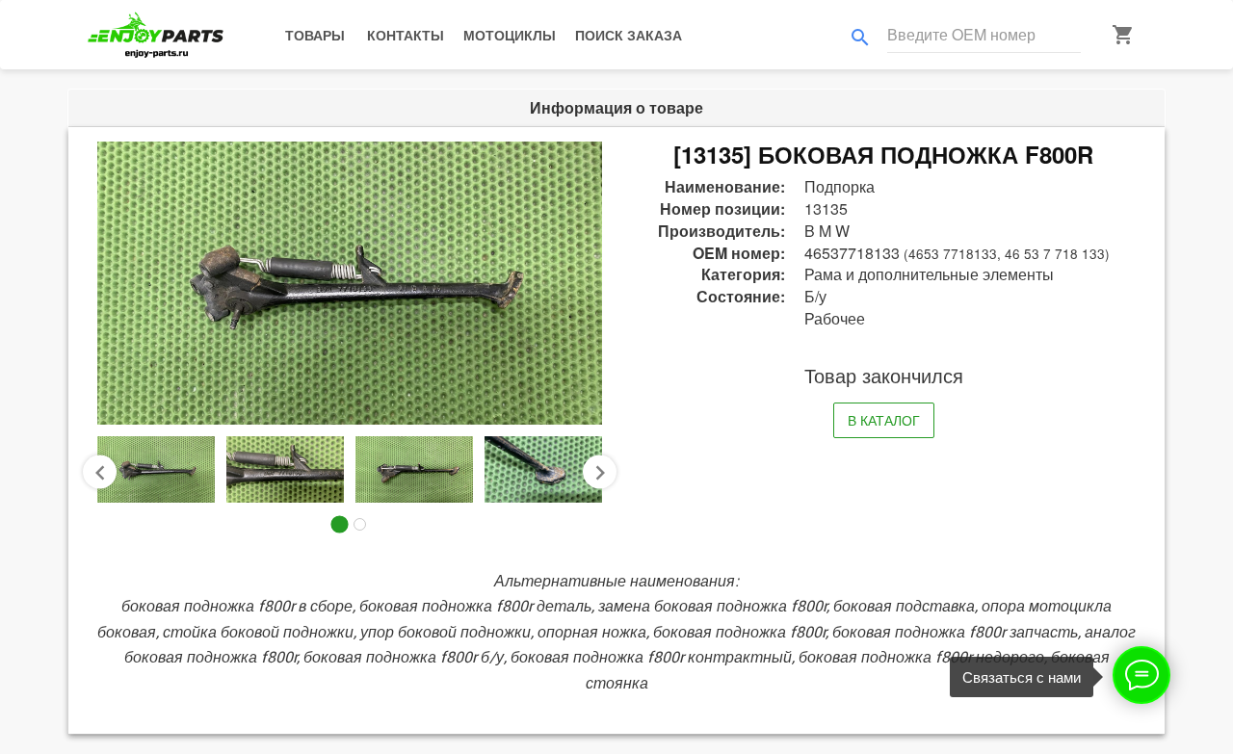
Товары (315, 34)
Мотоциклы (509, 34)
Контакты (405, 34)
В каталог (884, 419)
